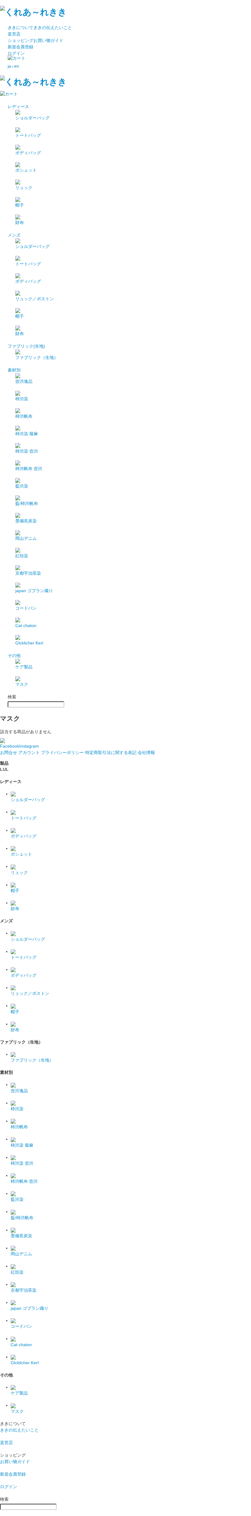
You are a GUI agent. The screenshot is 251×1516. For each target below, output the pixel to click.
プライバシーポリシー (62, 752)
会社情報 (146, 752)
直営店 (14, 34)
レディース (18, 106)
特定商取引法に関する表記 (111, 752)
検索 (12, 696)
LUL (4, 769)
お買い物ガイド (35, 40)
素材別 (14, 370)
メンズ (14, 235)
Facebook (9, 746)
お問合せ (8, 752)
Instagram (29, 746)
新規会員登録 (20, 46)
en (16, 66)
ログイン (16, 53)
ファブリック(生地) (26, 346)
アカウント (29, 752)
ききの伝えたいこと (40, 27)
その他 (14, 655)
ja (9, 66)
